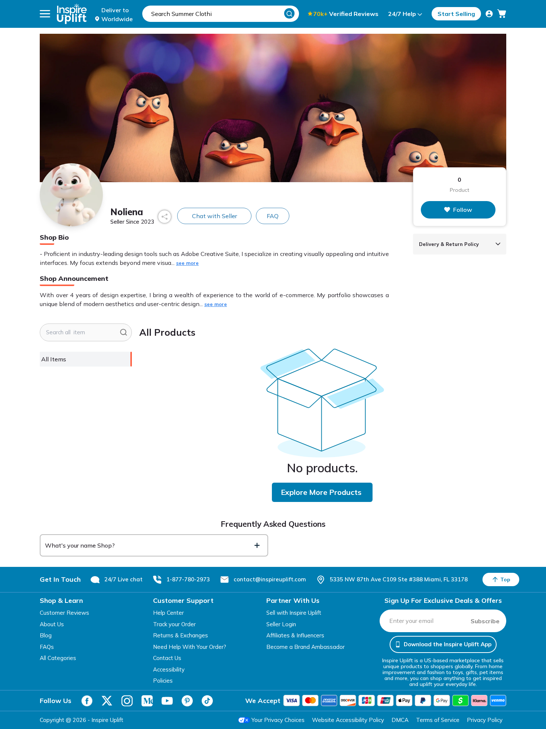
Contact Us (167, 657)
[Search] (289, 13)
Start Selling (456, 13)
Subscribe (485, 621)
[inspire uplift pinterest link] (187, 700)
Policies (163, 680)
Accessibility (169, 669)
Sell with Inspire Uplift (293, 612)
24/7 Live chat (123, 579)
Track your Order (174, 624)
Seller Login (281, 624)
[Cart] (501, 13)
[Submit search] (123, 332)
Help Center (168, 612)
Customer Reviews (64, 612)
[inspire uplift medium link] (147, 700)
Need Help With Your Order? (189, 646)
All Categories (58, 657)
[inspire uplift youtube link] (167, 700)
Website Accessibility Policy (348, 719)
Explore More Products (321, 492)
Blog (46, 635)
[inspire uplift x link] (107, 700)
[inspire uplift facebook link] (86, 700)
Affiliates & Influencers (295, 635)
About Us (52, 624)
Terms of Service (437, 719)
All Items (53, 359)
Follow (462, 209)
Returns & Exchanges (180, 635)
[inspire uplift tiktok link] (207, 700)
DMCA (400, 719)
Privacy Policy (485, 719)
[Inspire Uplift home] (72, 14)
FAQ (273, 216)
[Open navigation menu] (45, 13)
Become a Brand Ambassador (305, 646)
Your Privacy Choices (278, 719)
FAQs (47, 646)
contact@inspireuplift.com (270, 579)
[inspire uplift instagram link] (127, 700)
